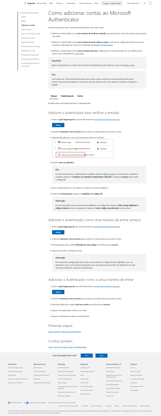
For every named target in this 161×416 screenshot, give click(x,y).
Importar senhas (28, 38)
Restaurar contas (28, 50)
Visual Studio (110, 396)
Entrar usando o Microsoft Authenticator (64, 331)
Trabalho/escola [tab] (67, 96)
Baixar (23, 21)
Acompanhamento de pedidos (42, 383)
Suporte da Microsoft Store (41, 375)
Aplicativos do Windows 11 (15, 383)
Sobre (23, 16)
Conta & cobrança (85, 3)
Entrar (58, 125)
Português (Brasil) (17, 402)
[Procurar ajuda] (144, 3)
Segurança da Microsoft (87, 371)
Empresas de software (112, 392)
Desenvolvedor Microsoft (113, 368)
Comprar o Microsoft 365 (112, 3)
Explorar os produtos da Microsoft (17, 379)
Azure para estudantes (64, 396)
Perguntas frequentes (30, 54)
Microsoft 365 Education (65, 379)
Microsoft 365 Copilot (86, 390)
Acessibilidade (134, 390)
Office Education (62, 383)
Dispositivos (71, 3)
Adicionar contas (28, 25)
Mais (96, 3)
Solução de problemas (30, 59)
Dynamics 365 (84, 379)
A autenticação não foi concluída (30, 64)
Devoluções (37, 379)
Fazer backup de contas (30, 46)
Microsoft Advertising (86, 386)
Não (101, 355)
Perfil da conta (38, 368)
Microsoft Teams (85, 394)
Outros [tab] (80, 96)
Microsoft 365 (41, 3)
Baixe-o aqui (129, 65)
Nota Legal (108, 406)
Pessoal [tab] (54, 96)
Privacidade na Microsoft (137, 379)
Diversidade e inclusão (136, 386)
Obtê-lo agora (109, 174)
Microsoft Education (63, 368)
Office (51, 3)
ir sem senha (78, 53)
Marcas (117, 406)
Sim (86, 355)
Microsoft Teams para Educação (67, 375)
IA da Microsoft (84, 368)
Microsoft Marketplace (112, 384)
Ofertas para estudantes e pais (66, 392)
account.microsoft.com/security (107, 119)
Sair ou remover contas (30, 33)
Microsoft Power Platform (113, 388)
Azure (82, 375)
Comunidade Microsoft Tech (114, 381)
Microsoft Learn (110, 371)
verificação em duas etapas (102, 45)
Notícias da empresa (136, 375)
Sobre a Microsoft (135, 371)
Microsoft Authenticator (29, 13)
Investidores (133, 383)
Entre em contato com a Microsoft (68, 406)
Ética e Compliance (96, 406)
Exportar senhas (27, 42)
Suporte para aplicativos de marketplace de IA (114, 376)
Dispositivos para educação (65, 371)
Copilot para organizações (15, 368)
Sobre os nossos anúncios (129, 406)
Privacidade (84, 406)
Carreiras (133, 368)
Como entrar (26, 29)
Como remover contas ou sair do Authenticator (67, 347)
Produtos (59, 3)
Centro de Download (39, 371)
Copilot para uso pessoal (15, 371)
